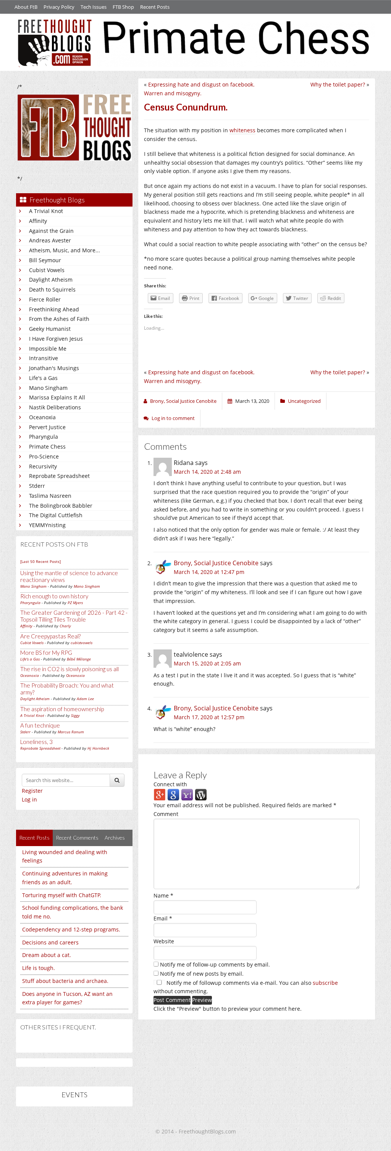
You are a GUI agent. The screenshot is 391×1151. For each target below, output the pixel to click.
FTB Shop (123, 6)
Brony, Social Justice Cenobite (216, 563)
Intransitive (43, 358)
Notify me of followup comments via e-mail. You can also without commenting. (245, 987)
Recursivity (43, 466)
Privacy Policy (59, 6)
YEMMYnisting (47, 525)
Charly (65, 625)
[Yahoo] (187, 794)
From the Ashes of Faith (59, 318)
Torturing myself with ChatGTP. (61, 895)
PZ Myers (75, 602)
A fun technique (40, 725)
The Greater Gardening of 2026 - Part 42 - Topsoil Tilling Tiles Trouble (74, 616)
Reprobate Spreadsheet (59, 475)
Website (163, 941)
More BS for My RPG (46, 652)
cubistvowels (81, 642)
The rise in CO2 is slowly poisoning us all (69, 668)
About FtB (26, 6)
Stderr (37, 485)
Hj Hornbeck (98, 748)
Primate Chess (47, 446)
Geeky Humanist (50, 328)
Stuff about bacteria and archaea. (65, 980)
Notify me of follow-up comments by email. (215, 964)
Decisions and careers (50, 942)
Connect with (170, 784)
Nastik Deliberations (55, 407)
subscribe (325, 982)
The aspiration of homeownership (62, 708)
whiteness (242, 130)
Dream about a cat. (46, 955)
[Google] (173, 794)
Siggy (75, 715)
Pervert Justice (47, 427)
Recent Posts (155, 6)
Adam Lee (85, 698)
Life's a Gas (43, 378)
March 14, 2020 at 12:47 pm (209, 572)
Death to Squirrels (52, 289)
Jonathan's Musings (54, 368)
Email (162, 918)
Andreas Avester (50, 240)
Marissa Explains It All (57, 397)
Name (163, 895)
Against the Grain (51, 230)
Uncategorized (304, 401)
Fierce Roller (45, 299)
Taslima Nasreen (50, 495)
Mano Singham (48, 387)
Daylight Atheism (51, 279)
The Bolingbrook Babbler (60, 505)
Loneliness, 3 (36, 741)
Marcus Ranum (71, 731)
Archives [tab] (115, 837)
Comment (165, 814)
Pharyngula (43, 436)
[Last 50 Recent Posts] (40, 561)
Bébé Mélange (79, 659)
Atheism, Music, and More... (64, 250)
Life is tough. (38, 967)
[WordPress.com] (201, 794)
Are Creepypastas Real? (50, 636)
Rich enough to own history (54, 596)
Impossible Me (47, 348)
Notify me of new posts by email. (202, 973)
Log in (29, 799)
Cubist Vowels (47, 270)
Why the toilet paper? (337, 84)
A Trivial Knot (46, 211)
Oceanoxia (42, 417)
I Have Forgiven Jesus (56, 338)
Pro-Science (44, 456)
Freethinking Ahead (54, 309)
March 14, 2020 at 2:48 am (207, 471)
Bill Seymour (45, 260)
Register (32, 790)
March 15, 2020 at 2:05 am (207, 663)
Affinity (38, 220)
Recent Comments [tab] (77, 837)
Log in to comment (173, 418)
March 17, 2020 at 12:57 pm (209, 717)
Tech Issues (94, 6)
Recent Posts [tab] (34, 837)
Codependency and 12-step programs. (71, 929)
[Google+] (159, 794)
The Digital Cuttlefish (55, 515)
